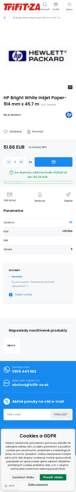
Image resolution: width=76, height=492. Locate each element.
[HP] (68, 115)
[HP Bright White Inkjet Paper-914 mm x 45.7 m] (12, 346)
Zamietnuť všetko (23, 477)
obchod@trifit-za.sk (30, 384)
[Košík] (56, 6)
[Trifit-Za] (5, 18)
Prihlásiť (60, 414)
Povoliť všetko (53, 477)
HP (70, 222)
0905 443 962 (24, 371)
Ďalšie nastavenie (38, 484)
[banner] (22, 6)
